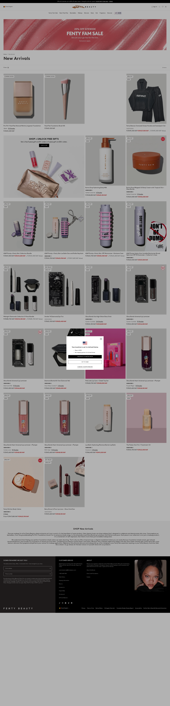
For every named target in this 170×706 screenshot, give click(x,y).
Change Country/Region (85, 366)
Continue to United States (85, 356)
